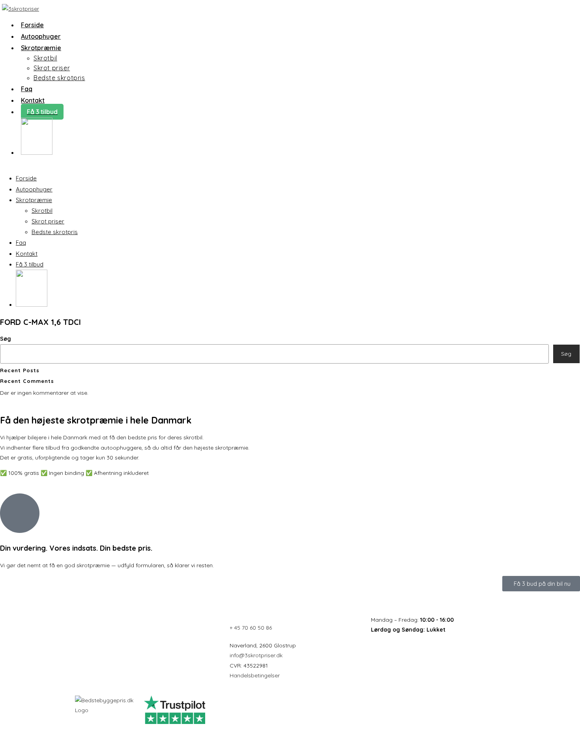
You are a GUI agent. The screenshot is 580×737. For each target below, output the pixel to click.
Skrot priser (48, 221)
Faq (21, 242)
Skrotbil (42, 210)
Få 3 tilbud (29, 264)
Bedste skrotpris (55, 232)
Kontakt (26, 253)
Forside (26, 178)
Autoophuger (34, 189)
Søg (5, 338)
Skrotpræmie (34, 200)
